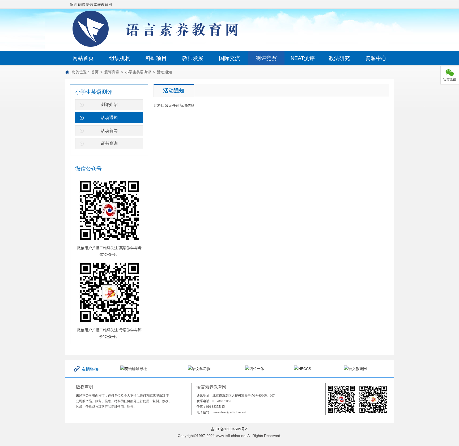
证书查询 (109, 143)
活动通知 (164, 72)
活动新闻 (109, 130)
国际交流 (229, 58)
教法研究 (339, 58)
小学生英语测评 (138, 72)
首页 (95, 72)
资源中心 (375, 58)
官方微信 (449, 79)
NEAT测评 (303, 58)
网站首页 (83, 58)
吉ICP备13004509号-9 (229, 429)
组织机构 (119, 58)
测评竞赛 (266, 58)
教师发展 (192, 58)
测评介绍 (109, 104)
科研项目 (156, 58)
